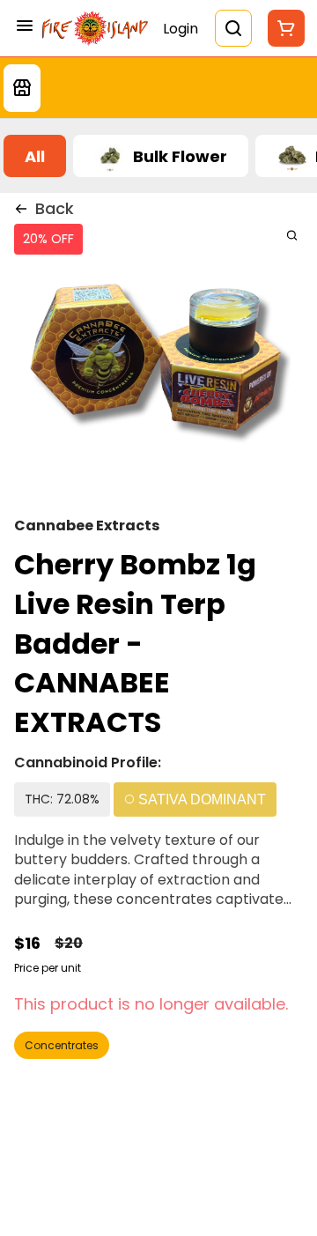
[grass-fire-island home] (95, 28)
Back (54, 208)
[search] (292, 235)
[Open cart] (283, 28)
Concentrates (62, 1045)
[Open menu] (24, 25)
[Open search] (233, 28)
